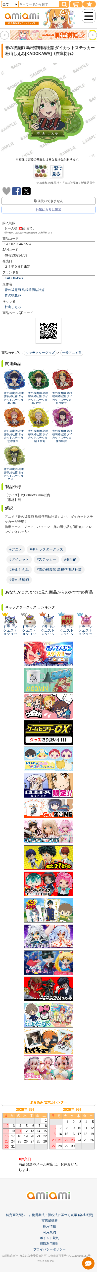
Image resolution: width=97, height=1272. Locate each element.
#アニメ (15, 549)
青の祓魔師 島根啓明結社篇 (25, 290)
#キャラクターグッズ (46, 549)
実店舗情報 (50, 1220)
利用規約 (49, 1232)
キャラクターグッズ (40, 353)
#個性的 (70, 559)
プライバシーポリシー (49, 1249)
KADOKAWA (14, 278)
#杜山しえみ (19, 569)
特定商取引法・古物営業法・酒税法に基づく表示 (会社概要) (49, 1215)
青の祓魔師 (13, 295)
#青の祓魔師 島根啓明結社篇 (59, 569)
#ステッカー (46, 559)
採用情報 (49, 1226)
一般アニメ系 (72, 353)
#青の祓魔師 (19, 580)
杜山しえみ (13, 307)
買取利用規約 (49, 1244)
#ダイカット (19, 559)
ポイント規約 (49, 1238)
